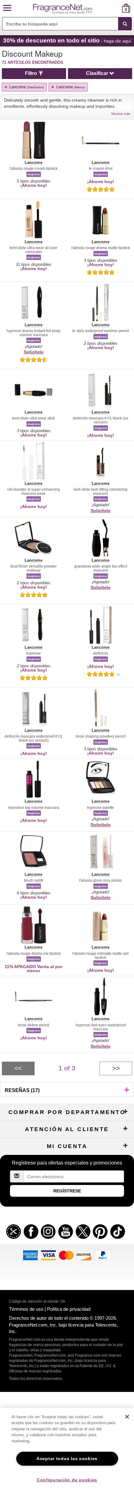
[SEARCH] (125, 24)
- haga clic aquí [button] (67, 40)
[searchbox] (60, 23)
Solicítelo (34, 351)
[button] (7, 8)
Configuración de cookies (67, 1479)
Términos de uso (26, 1309)
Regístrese (67, 1190)
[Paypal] (103, 1254)
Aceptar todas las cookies (67, 1458)
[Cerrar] (127, 1417)
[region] (67, 1452)
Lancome (26, 87)
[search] (116, 8)
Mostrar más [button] (121, 114)
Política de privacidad (68, 1309)
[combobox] (67, 24)
